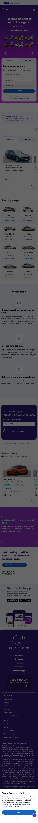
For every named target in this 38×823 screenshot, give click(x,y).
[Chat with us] (34, 815)
